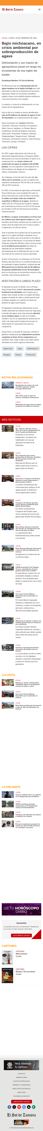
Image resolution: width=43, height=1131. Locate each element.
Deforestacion (32, 349)
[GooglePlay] (33, 1107)
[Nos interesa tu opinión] (21, 1065)
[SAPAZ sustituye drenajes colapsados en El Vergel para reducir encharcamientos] (8, 804)
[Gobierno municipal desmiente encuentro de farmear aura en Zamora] (8, 656)
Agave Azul (8, 349)
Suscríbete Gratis (21, 935)
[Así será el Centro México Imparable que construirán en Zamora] (8, 602)
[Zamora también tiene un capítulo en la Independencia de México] (8, 794)
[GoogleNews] (24, 1107)
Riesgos (7, 355)
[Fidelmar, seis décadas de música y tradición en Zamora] (8, 814)
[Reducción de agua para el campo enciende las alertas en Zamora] (8, 404)
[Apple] (29, 1107)
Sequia (18, 355)
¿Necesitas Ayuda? (21, 1102)
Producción (30, 355)
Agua (20, 349)
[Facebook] (9, 1107)
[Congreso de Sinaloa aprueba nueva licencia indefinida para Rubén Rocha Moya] (8, 510)
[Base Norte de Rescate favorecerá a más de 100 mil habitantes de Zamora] (8, 553)
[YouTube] (19, 1107)
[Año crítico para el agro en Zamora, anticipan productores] (8, 395)
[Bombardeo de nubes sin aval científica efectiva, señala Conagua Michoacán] (8, 385)
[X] (14, 1107)
